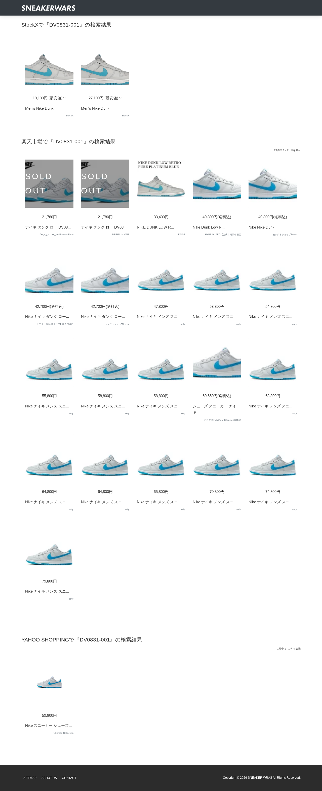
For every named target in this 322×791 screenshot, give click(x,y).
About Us (49, 778)
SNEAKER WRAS (260, 777)
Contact (69, 778)
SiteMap (29, 778)
